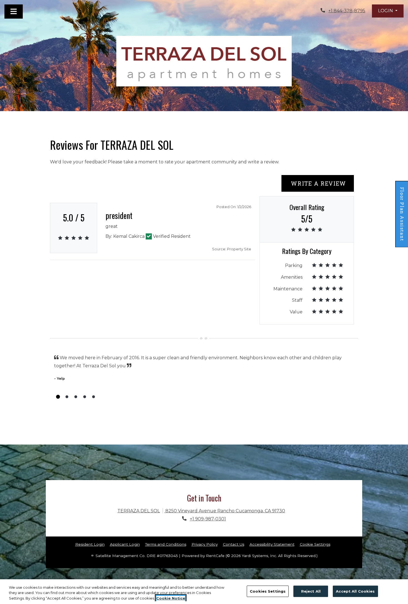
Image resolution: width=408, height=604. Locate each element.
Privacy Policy (205, 544)
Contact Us (233, 544)
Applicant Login (125, 544)
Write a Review (321, 183)
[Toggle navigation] (13, 11)
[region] (204, 591)
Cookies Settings (268, 591)
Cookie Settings (315, 544)
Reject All (311, 591)
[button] (388, 11)
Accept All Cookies (355, 591)
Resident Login (90, 544)
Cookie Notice (170, 598)
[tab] (58, 397)
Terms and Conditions (165, 544)
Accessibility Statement (272, 544)
